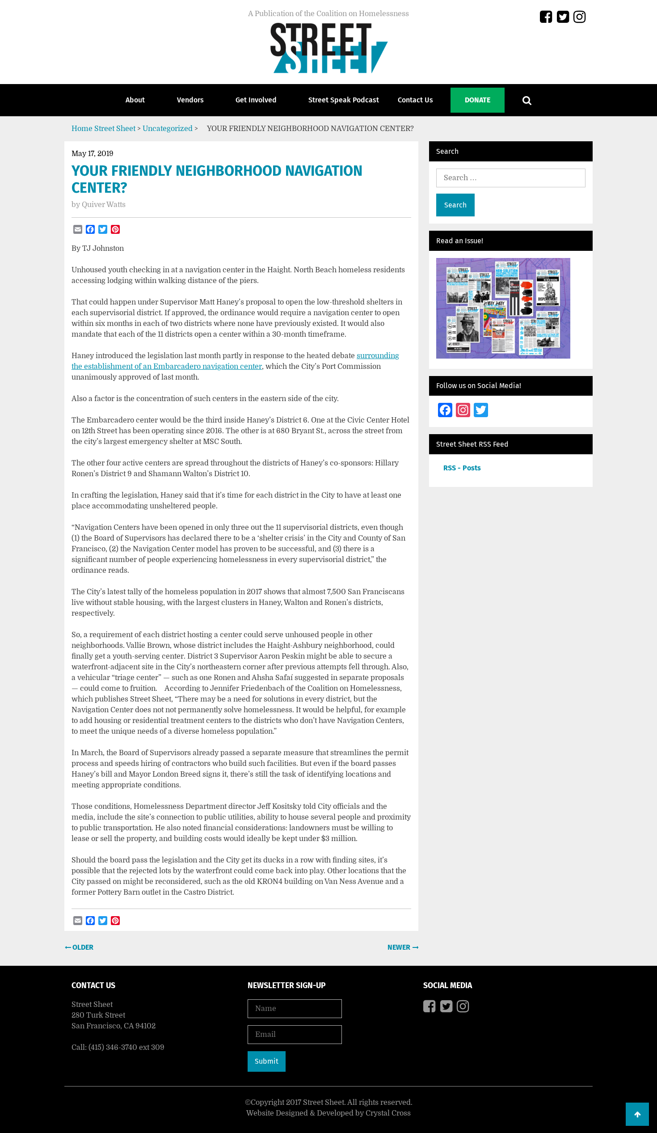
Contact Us (415, 100)
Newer (399, 947)
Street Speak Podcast (343, 100)
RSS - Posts (462, 468)
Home (82, 129)
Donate (477, 100)
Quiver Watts (104, 205)
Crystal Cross (388, 1113)
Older (82, 947)
